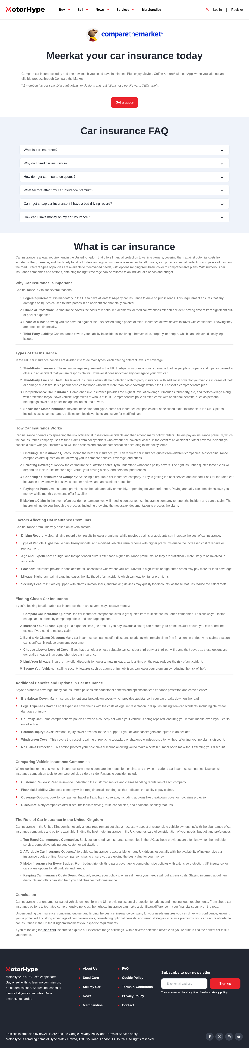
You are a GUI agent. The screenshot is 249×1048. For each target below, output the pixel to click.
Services (123, 9)
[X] (219, 1037)
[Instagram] (229, 1037)
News (100, 9)
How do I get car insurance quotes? (49, 177)
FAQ (125, 968)
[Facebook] (210, 1037)
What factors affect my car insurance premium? (58, 190)
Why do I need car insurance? (45, 163)
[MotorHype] (25, 10)
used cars (49, 930)
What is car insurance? (40, 150)
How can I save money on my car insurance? (56, 217)
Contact (128, 1005)
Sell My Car (92, 987)
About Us (90, 968)
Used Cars (91, 978)
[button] (124, 150)
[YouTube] (239, 1037)
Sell (80, 9)
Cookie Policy (132, 978)
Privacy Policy (133, 996)
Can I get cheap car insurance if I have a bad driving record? (68, 203)
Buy (62, 9)
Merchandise (151, 9)
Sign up (225, 983)
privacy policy (219, 992)
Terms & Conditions (137, 987)
